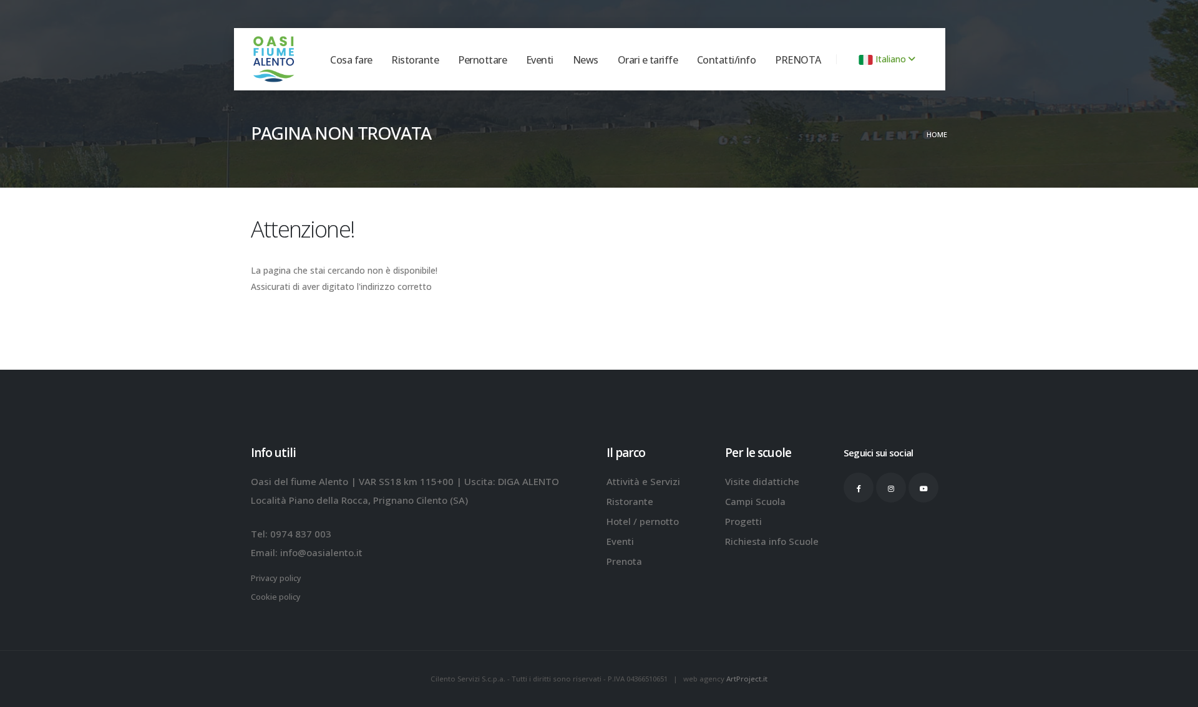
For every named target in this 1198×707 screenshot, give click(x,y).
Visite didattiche (762, 481)
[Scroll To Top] (1176, 693)
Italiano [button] (890, 59)
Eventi (539, 85)
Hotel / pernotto (642, 521)
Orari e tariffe (648, 85)
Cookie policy (276, 597)
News (585, 85)
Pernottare (482, 85)
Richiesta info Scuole (772, 541)
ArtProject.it (746, 678)
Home (937, 134)
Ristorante (415, 85)
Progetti (743, 521)
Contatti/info (726, 85)
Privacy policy (276, 578)
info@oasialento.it (321, 552)
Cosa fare (351, 85)
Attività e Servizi (643, 481)
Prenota (624, 561)
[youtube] (923, 488)
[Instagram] (891, 488)
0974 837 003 (300, 533)
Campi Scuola (755, 501)
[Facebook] (859, 488)
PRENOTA (798, 85)
